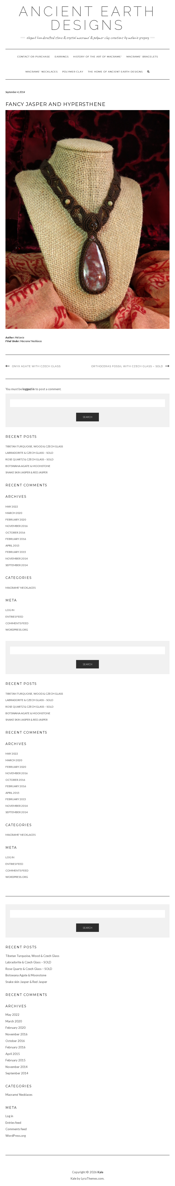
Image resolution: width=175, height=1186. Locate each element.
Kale (100, 1172)
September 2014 (16, 565)
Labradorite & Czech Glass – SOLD (29, 452)
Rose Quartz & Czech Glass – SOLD (29, 459)
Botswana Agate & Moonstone (27, 466)
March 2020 (13, 513)
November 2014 (16, 558)
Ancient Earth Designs (87, 18)
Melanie (19, 337)
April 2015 (12, 545)
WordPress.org (16, 629)
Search (87, 416)
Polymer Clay (72, 71)
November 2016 (16, 526)
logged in (29, 389)
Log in (9, 610)
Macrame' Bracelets (142, 56)
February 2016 (15, 539)
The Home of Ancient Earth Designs (115, 71)
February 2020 (15, 519)
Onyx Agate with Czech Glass (36, 366)
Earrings (62, 56)
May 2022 (11, 506)
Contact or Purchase (33, 56)
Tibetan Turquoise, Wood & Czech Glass (34, 446)
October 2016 (15, 532)
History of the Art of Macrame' (97, 56)
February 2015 (15, 552)
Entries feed (14, 616)
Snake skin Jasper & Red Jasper (26, 472)
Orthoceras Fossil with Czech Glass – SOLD (127, 366)
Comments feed (16, 623)
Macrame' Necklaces (42, 71)
